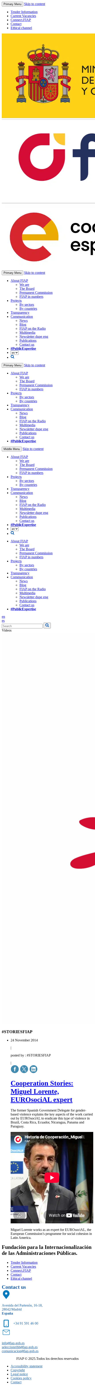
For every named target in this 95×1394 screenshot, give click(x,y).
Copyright (18, 1370)
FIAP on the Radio (32, 328)
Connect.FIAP (21, 20)
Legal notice (19, 1374)
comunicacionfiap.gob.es (20, 1351)
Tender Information (24, 12)
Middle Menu (12, 449)
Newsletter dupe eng (33, 336)
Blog (22, 324)
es (3, 620)
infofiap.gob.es (13, 1343)
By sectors (26, 304)
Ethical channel (21, 28)
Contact (16, 24)
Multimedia (27, 332)
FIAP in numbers (31, 296)
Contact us (26, 344)
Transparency (20, 312)
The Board (26, 288)
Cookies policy (21, 1378)
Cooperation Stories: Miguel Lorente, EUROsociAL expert (42, 1091)
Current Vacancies (23, 16)
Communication (22, 316)
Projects (16, 300)
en (3, 616)
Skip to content (34, 4)
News (23, 320)
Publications (27, 340)
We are (24, 284)
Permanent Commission (36, 292)
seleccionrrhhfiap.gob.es (20, 1347)
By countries (28, 308)
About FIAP (19, 280)
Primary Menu (12, 4)
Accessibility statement (26, 1366)
